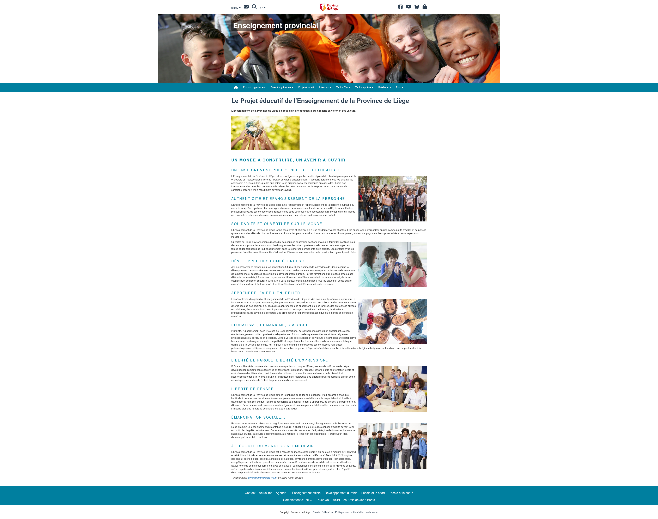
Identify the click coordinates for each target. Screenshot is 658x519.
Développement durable (341, 492)
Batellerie (383, 87)
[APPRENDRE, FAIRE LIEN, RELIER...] (392, 321)
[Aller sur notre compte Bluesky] (417, 7)
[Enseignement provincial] (236, 87)
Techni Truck (343, 87)
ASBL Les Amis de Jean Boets (354, 499)
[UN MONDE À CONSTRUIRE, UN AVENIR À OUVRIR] (265, 133)
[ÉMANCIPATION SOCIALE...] (392, 446)
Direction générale (281, 87)
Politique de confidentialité (349, 512)
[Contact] (246, 7)
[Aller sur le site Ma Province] (425, 7)
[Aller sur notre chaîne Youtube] (408, 7)
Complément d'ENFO (297, 499)
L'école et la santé (400, 492)
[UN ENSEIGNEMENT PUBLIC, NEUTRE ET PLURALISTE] (392, 198)
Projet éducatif (306, 87)
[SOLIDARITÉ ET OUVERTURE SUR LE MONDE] (392, 264)
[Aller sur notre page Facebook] (400, 7)
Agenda (281, 492)
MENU (235, 7)
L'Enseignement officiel (305, 492)
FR (262, 7)
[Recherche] (254, 7)
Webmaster (372, 512)
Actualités (265, 492)
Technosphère (363, 87)
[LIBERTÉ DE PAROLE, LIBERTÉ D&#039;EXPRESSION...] (392, 389)
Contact (250, 492)
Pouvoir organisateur (254, 87)
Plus (398, 87)
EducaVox (323, 499)
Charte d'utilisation (323, 512)
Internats (324, 87)
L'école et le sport (373, 492)
